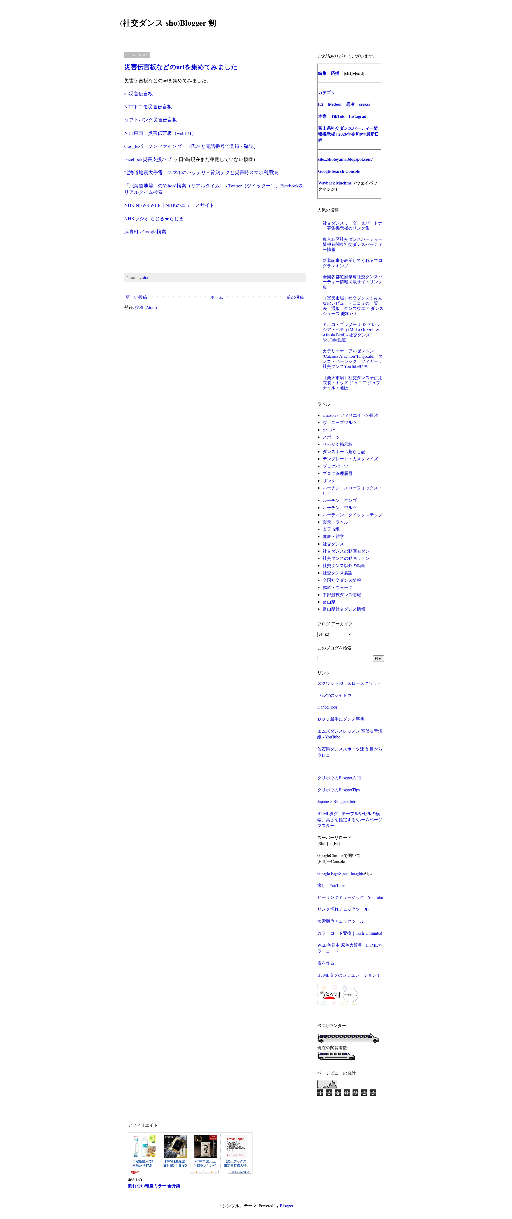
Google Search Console (339, 171)
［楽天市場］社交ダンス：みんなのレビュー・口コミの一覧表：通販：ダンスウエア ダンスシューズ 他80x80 (353, 305)
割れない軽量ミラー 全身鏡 (154, 1185)
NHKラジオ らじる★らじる (154, 218)
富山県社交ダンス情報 (344, 609)
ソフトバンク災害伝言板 (150, 119)
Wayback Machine (335, 183)
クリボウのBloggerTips (338, 789)
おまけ (329, 429)
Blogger (286, 1205)
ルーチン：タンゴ (340, 500)
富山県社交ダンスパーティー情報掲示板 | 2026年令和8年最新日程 (348, 134)
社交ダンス (333, 543)
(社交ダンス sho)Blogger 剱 (168, 22)
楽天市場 (331, 529)
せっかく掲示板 (338, 444)
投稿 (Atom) (146, 307)
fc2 (320, 104)
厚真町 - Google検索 (145, 231)
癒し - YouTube (331, 885)
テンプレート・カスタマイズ (350, 458)
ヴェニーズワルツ (340, 422)
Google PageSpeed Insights (340, 873)
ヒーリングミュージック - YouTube (350, 897)
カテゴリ (326, 92)
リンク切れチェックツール (343, 909)
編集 (322, 73)
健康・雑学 (333, 536)
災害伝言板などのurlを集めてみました (181, 66)
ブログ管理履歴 (338, 473)
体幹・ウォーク (338, 587)
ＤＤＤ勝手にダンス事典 (340, 719)
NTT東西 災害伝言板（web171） (160, 133)
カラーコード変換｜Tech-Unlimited (349, 933)
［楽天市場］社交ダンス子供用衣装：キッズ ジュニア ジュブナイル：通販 (352, 382)
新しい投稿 (136, 297)
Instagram (358, 116)
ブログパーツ (335, 466)
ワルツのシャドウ (334, 695)
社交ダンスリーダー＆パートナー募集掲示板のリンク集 (352, 225)
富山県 (329, 601)
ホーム (216, 297)
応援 (335, 73)
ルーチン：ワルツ (340, 507)
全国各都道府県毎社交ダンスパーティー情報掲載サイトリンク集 (352, 281)
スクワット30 (330, 683)
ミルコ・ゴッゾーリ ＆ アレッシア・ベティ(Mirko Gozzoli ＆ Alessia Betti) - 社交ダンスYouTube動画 (351, 332)
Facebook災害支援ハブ (147, 159)
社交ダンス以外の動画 (344, 565)
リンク (329, 480)
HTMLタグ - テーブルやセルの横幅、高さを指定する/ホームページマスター (349, 819)
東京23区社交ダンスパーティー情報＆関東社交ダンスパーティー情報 (352, 244)
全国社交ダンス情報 (342, 580)
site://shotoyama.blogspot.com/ (345, 159)
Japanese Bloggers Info (336, 801)
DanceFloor (327, 707)
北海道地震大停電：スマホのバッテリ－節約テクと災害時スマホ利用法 (201, 172)
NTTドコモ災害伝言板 (148, 106)
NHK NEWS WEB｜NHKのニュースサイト (169, 205)
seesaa (364, 104)
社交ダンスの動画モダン (346, 551)
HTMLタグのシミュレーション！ (349, 975)
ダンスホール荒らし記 (344, 451)
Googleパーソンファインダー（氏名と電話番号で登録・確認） (191, 146)
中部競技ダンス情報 (342, 594)
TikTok (338, 116)
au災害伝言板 (138, 93)
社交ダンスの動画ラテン (346, 558)
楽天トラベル (335, 522)
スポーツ (331, 437)
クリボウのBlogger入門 (339, 777)
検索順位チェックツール (340, 921)
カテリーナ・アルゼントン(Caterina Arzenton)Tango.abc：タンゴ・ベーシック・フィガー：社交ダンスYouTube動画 (352, 358)
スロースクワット (364, 683)
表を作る (325, 963)
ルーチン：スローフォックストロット (352, 490)
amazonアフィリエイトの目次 (350, 415)
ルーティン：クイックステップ (352, 514)
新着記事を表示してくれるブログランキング (352, 262)
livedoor (335, 104)
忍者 (350, 104)
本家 (322, 116)
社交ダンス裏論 (338, 572)
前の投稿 (295, 297)
